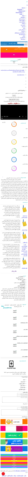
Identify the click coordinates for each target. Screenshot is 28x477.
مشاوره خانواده (20, 475)
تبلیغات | (14, 43)
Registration (19, 9)
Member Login (22, 11)
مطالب (24, 36)
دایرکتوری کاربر (22, 30)
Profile (21, 14)
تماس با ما (23, 25)
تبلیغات (23, 23)
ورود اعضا (23, 39)
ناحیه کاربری (22, 37)
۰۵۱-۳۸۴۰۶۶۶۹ (20, 75)
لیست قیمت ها (22, 34)
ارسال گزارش (24, 416)
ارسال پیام (25, 404)
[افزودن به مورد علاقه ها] (2, 177)
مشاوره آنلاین (10, 475)
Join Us (23, 8)
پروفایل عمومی (22, 20)
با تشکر (23, 15)
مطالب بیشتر (14, 271)
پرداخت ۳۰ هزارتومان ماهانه (14, 99)
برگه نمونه (23, 17)
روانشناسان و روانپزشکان (20, 33)
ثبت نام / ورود (3, 44)
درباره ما (23, 31)
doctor (19, 47)
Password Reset (19, 12)
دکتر (25, 475)
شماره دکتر (4, 475)
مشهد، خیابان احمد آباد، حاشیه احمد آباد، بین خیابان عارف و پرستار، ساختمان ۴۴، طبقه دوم (13, 70)
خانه (24, 28)
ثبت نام (23, 26)
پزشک (14, 475)
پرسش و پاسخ (22, 19)
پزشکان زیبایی (22, 22)
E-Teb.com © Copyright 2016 (20, 471)
